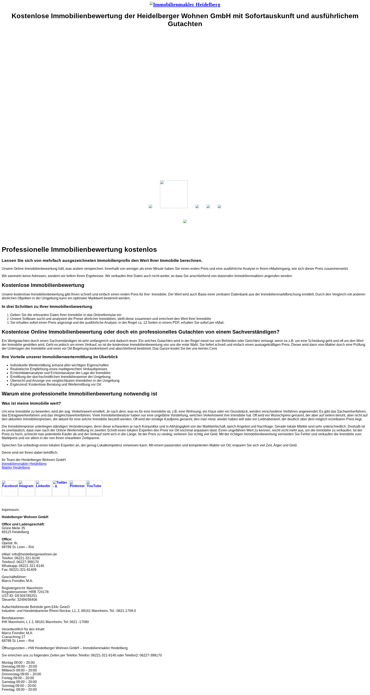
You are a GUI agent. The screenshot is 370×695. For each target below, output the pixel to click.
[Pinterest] (77, 495)
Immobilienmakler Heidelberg (24, 463)
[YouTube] (94, 495)
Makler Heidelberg (16, 467)
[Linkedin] (44, 495)
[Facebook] (10, 495)
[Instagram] (27, 495)
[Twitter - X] (60, 495)
